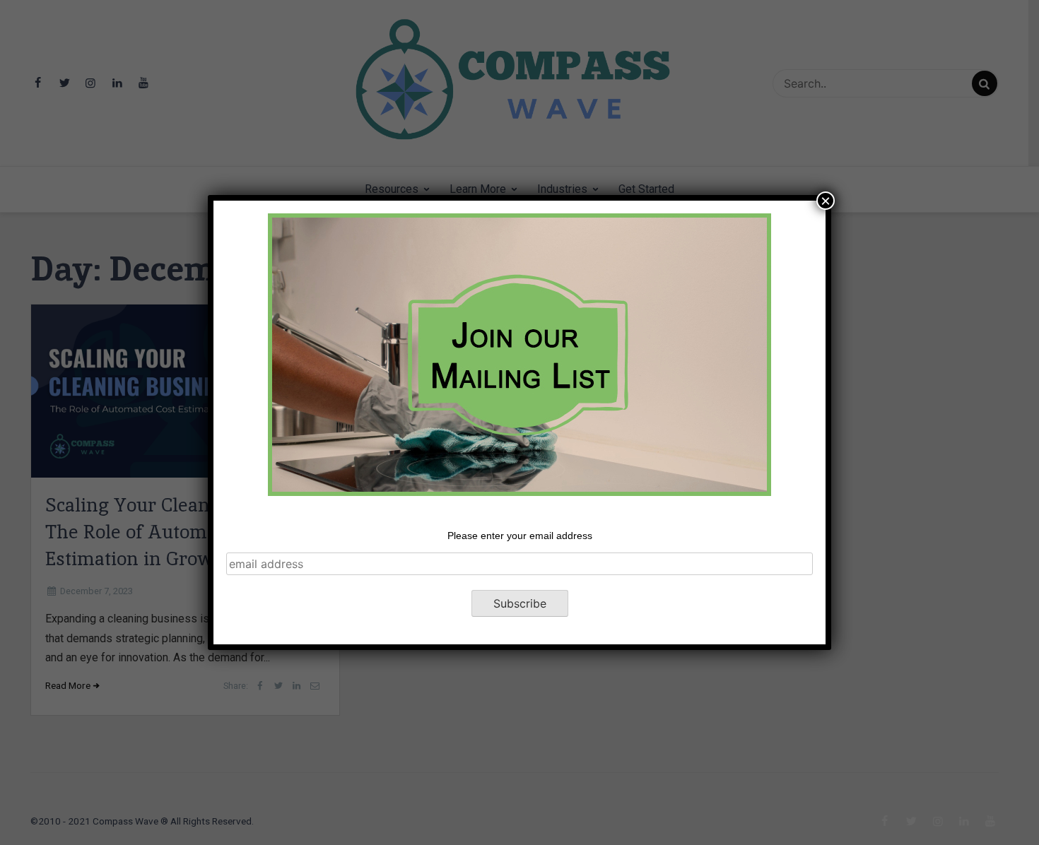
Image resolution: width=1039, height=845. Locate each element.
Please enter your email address (519, 535)
